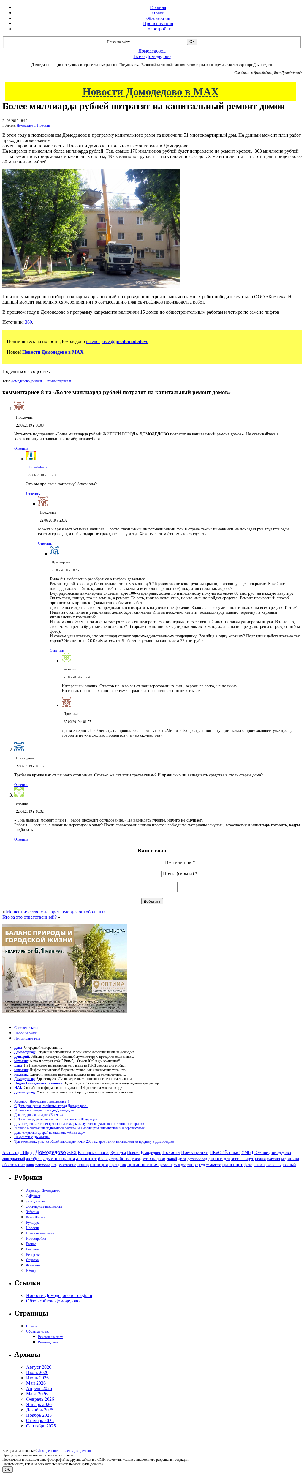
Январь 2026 (39, 1404)
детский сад (197, 1159)
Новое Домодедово (144, 1152)
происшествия (143, 1164)
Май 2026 (36, 1383)
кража (260, 1159)
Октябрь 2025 (40, 1420)
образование (13, 1165)
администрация (59, 1158)
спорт (192, 1164)
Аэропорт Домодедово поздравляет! (41, 1101)
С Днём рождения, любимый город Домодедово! (51, 1106)
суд (202, 1165)
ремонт (36, 381)
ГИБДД (27, 1152)
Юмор (31, 1271)
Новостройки (158, 28)
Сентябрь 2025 (41, 1425)
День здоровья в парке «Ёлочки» (38, 1115)
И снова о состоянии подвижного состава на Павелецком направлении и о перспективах (79, 1128)
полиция (99, 1164)
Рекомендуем (48, 1342)
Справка (32, 1260)
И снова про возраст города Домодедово (44, 1110)
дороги (215, 1158)
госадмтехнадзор (148, 1158)
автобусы (34, 1159)
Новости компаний (40, 1233)
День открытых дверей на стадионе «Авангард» (49, 1132)
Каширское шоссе (93, 1152)
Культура (118, 1152)
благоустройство (114, 1158)
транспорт (232, 1164)
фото (248, 1165)
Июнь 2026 (37, 1377)
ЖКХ (72, 1152)
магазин (273, 1159)
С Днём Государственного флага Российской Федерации (55, 1119)
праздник (117, 1164)
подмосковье (63, 1164)
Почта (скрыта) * (180, 873)
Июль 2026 (37, 1372)
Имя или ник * (180, 862)
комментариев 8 (59, 381)
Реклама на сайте (50, 1337)
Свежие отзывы (26, 1028)
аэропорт (86, 1158)
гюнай (172, 1159)
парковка (42, 1165)
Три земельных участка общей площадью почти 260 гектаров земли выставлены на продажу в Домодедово (94, 1141)
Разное (31, 1244)
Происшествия (158, 23)
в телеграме (117, 341)
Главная (158, 7)
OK (7, 1469)
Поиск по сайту (118, 42)
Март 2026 (37, 1393)
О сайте (158, 13)
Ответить (21, 448)
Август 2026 (38, 1367)
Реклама (32, 1249)
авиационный (13, 1159)
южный (289, 1164)
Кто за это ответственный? (29, 917)
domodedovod (38, 467)
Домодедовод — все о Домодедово (64, 1451)
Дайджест (33, 1196)
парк (30, 1164)
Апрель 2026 (39, 1388)
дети (182, 1158)
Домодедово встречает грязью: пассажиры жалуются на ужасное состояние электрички (79, 1124)
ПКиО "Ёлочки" (225, 1152)
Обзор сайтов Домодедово (53, 1300)
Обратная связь (158, 18)
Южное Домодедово (272, 1152)
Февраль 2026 (40, 1399)
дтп (227, 1158)
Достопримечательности (44, 1206)
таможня (213, 1165)
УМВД (247, 1152)
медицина (290, 1159)
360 (28, 322)
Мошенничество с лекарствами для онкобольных (56, 911)
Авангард (10, 1152)
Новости (43, 125)
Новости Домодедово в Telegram (59, 1295)
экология (273, 1164)
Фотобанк (33, 1265)
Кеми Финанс (36, 1217)
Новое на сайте (25, 1033)
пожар (83, 1165)
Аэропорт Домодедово (43, 1190)
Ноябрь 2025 (39, 1415)
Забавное (32, 1212)
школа (259, 1165)
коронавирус (242, 1159)
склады (180, 1165)
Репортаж (33, 1255)
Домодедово (26, 125)
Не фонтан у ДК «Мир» (32, 1137)
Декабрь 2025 (39, 1409)
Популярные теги (27, 1038)
